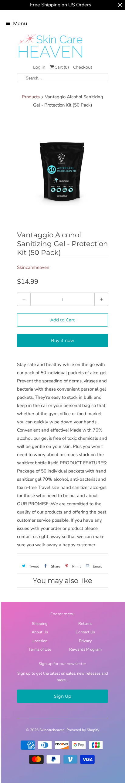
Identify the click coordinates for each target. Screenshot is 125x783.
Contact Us (85, 632)
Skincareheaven (33, 267)
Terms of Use (40, 649)
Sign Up (62, 696)
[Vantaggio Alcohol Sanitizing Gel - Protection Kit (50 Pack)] (62, 170)
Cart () (61, 67)
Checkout (82, 67)
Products (31, 97)
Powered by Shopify (82, 729)
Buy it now (62, 340)
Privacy (85, 641)
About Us (40, 632)
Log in (39, 67)
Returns (85, 623)
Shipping (40, 623)
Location (39, 641)
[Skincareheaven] (50, 58)
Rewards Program (85, 649)
